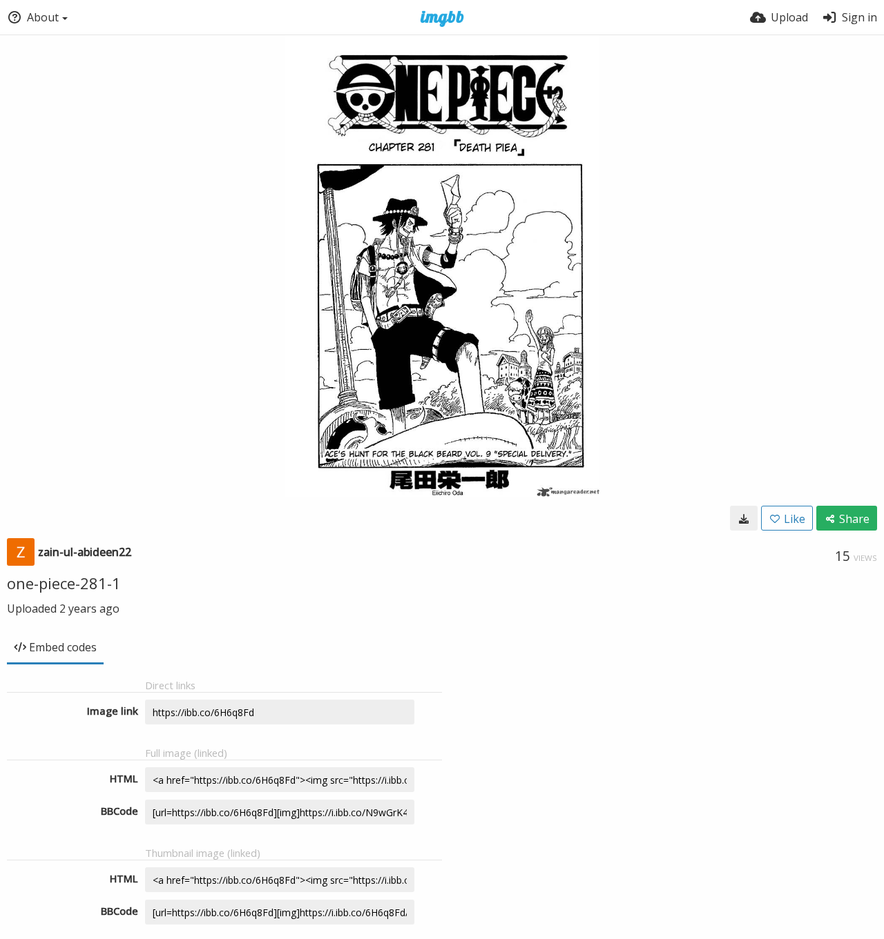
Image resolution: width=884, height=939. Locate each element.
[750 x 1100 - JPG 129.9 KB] (744, 518)
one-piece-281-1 (64, 583)
